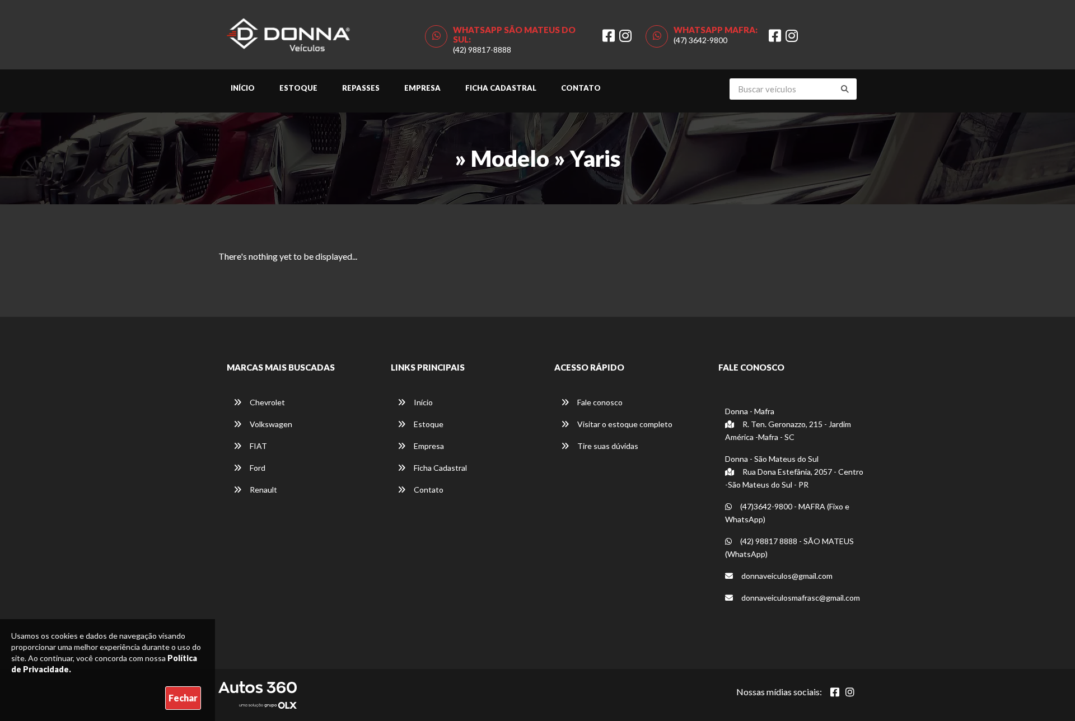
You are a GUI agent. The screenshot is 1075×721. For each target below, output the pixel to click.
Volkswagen (270, 424)
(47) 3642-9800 (700, 40)
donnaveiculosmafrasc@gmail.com (800, 597)
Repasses (361, 87)
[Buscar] (845, 89)
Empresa (422, 87)
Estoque (298, 87)
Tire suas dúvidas (607, 446)
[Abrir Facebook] (834, 692)
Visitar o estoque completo (624, 424)
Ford (256, 467)
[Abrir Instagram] (849, 692)
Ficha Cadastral (500, 87)
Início (243, 87)
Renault (262, 489)
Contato (581, 87)
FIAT (257, 446)
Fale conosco (599, 402)
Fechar (183, 697)
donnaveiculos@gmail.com (786, 575)
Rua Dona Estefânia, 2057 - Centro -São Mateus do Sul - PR (794, 478)
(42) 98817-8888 (482, 49)
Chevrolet (266, 402)
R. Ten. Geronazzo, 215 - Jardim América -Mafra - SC (788, 430)
